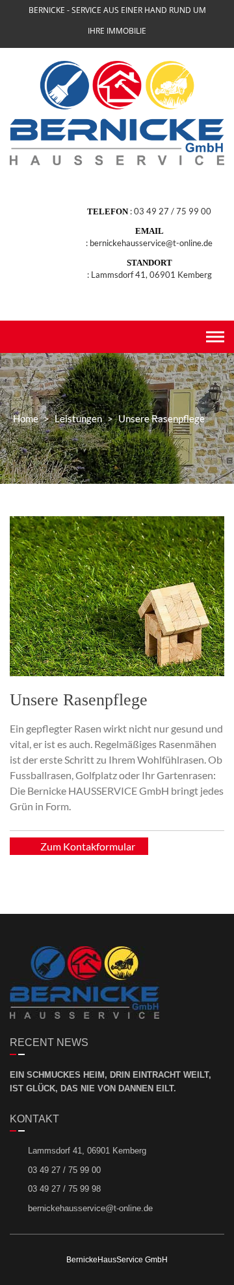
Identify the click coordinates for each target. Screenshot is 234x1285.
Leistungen (78, 418)
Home (25, 418)
